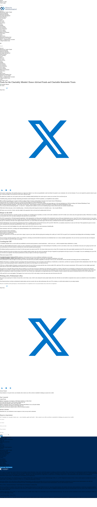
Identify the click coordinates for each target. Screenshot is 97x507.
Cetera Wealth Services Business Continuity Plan (26, 484)
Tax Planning (3, 18)
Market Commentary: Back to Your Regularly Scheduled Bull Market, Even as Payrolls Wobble (20, 404)
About (1, 19)
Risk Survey (2, 36)
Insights (1, 25)
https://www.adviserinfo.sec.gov (42, 491)
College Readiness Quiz (5, 40)
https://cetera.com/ (6, 489)
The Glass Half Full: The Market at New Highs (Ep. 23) (11, 405)
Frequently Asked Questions (6, 447)
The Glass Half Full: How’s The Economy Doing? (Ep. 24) (12, 402)
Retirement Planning (4, 14)
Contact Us (2, 396)
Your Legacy (2, 30)
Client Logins (3, 3)
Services (1, 10)
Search (1, 0)
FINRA (28, 477)
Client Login (2, 467)
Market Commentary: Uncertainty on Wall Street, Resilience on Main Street (15, 401)
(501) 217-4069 (3, 1)
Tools (1, 34)
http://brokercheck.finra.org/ (56, 491)
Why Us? (2, 20)
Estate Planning (3, 16)
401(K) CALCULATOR (5, 38)
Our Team (2, 21)
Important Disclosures (11, 484)
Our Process (2, 22)
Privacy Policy (3, 484)
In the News (2, 33)
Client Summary (9, 467)
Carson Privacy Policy (4, 495)
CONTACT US (3, 41)
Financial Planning (4, 13)
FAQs (1, 24)
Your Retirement (3, 28)
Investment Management (5, 15)
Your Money (2, 26)
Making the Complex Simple (6, 12)
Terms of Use (12, 495)
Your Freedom (3, 31)
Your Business (3, 27)
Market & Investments (4, 32)
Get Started (2, 413)
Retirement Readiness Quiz (5, 37)
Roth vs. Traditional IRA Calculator (7, 39)
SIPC (32, 477)
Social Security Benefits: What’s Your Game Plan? (10, 403)
